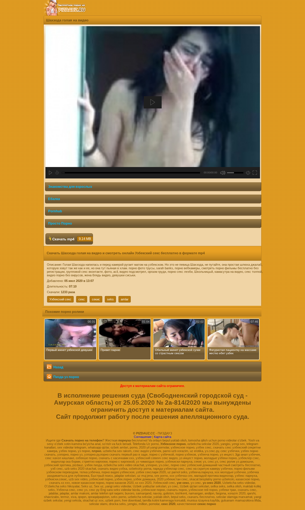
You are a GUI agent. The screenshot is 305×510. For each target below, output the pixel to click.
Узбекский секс (60, 299)
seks (110, 299)
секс (81, 299)
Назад (57, 367)
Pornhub (55, 211)
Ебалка (54, 199)
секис (96, 299)
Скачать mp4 (71, 239)
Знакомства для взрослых (70, 186)
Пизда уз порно (65, 377)
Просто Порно (60, 223)
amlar (124, 299)
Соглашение (142, 437)
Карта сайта (162, 437)
